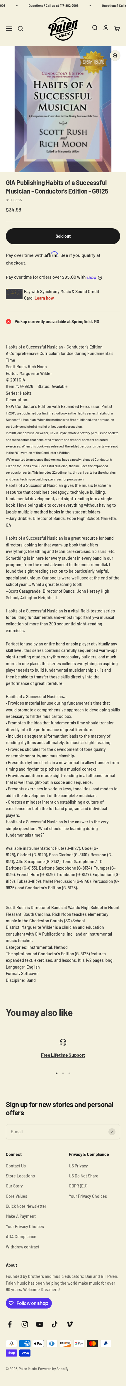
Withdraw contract (22, 1246)
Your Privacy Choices (25, 1226)
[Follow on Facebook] (10, 1324)
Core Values (16, 1196)
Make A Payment (21, 1216)
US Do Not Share (83, 1175)
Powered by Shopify (53, 1369)
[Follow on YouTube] (40, 1324)
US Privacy (78, 1165)
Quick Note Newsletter (26, 1206)
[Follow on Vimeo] (70, 1324)
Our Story (14, 1185)
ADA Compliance (21, 1236)
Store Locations (20, 1175)
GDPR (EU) (78, 1185)
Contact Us (16, 1165)
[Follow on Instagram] (25, 1324)
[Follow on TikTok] (55, 1324)
